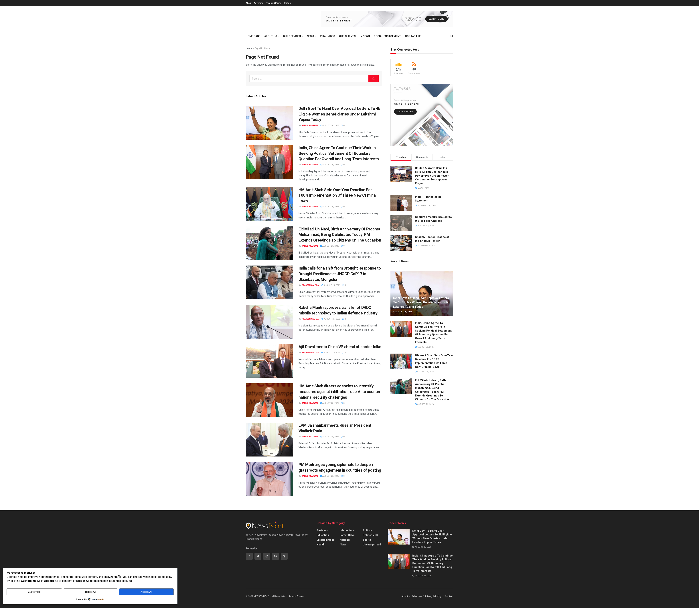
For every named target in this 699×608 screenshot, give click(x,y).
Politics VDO (370, 535)
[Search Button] (452, 36)
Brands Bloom (296, 596)
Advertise (258, 3)
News (343, 544)
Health (321, 544)
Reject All (90, 591)
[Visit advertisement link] (387, 19)
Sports (367, 539)
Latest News (347, 535)
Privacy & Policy (273, 3)
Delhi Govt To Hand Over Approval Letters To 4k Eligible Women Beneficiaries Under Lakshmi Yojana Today (339, 114)
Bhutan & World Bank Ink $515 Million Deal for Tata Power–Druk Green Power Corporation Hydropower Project (432, 175)
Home (249, 48)
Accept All (146, 591)
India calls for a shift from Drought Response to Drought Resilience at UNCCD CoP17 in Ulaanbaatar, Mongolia (340, 274)
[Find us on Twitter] (257, 556)
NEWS (310, 36)
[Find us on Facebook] (249, 556)
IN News (365, 36)
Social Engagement (387, 36)
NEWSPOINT (260, 596)
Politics (367, 530)
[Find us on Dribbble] (284, 556)
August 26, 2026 (330, 125)
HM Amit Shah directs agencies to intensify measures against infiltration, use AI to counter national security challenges (339, 392)
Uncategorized (372, 544)
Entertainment (325, 539)
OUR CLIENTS (347, 36)
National (345, 539)
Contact (287, 3)
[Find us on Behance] (275, 556)
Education (323, 535)
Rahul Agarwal (310, 125)
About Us (270, 36)
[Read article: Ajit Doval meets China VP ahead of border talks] (269, 361)
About (249, 3)
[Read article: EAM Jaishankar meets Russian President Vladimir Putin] (269, 440)
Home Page (253, 36)
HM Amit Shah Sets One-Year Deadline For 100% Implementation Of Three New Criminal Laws (337, 195)
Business (322, 530)
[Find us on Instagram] (266, 556)
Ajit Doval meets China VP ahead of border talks (340, 346)
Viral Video (327, 36)
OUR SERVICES (292, 36)
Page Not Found (262, 48)
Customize (34, 591)
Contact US (413, 36)
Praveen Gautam (310, 285)
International (347, 530)
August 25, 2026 (331, 285)
